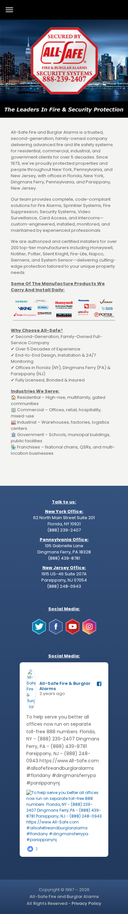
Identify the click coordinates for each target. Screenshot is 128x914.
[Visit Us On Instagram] (89, 633)
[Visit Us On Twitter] (39, 633)
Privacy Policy (86, 903)
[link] (64, 60)
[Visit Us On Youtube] (72, 633)
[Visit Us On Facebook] (55, 633)
